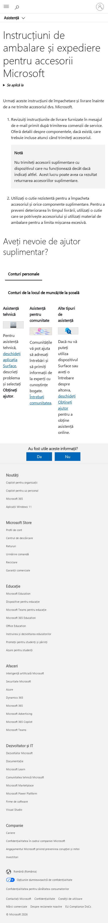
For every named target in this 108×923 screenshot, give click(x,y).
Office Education (16, 626)
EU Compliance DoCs (78, 906)
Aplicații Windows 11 (19, 507)
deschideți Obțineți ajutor (67, 402)
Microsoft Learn (15, 769)
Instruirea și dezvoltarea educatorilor (28, 634)
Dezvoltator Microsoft (19, 753)
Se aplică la (15, 85)
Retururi (11, 546)
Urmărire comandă (17, 554)
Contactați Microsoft (18, 899)
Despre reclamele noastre (46, 906)
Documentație (14, 761)
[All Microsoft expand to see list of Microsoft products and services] (6, 7)
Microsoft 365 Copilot (19, 722)
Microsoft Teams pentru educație (26, 610)
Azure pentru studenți (19, 650)
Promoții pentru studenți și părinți (26, 642)
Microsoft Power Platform (21, 793)
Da (39, 456)
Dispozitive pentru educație (23, 601)
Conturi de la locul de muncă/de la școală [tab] (43, 292)
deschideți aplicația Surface (12, 359)
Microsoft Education (18, 593)
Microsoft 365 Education (21, 618)
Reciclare (11, 562)
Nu (67, 456)
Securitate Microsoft (18, 681)
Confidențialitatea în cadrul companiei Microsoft (35, 841)
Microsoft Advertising (19, 714)
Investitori (12, 857)
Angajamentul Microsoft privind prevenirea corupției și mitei (43, 849)
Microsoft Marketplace (20, 785)
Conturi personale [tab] (23, 273)
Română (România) (25, 871)
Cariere (10, 833)
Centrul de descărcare (19, 538)
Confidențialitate (44, 899)
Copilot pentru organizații (21, 482)
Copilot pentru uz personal (22, 490)
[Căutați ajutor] (17, 7)
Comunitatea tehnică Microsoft (25, 777)
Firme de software (17, 801)
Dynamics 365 (14, 697)
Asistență (12, 17)
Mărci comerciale (16, 906)
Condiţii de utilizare (70, 899)
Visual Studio (14, 809)
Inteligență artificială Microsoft (25, 673)
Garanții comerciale (18, 570)
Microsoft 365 (14, 498)
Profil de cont (14, 530)
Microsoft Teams (16, 730)
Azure (9, 689)
